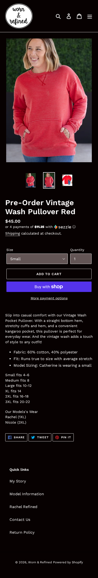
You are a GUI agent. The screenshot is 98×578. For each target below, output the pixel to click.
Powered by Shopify (68, 562)
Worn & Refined (40, 562)
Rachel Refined (23, 506)
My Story (18, 481)
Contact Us (20, 519)
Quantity (77, 250)
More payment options (49, 298)
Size (9, 250)
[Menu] (89, 16)
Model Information (27, 494)
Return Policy (22, 532)
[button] (49, 227)
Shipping (12, 233)
